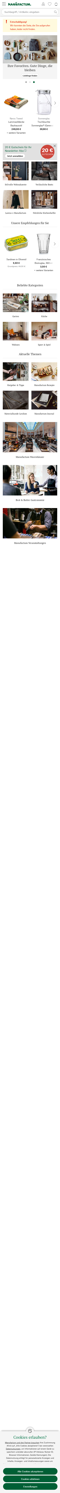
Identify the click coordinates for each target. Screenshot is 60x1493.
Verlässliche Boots (44, 184)
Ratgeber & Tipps (15, 385)
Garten (15, 316)
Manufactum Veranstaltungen (30, 543)
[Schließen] (55, 146)
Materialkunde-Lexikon (15, 413)
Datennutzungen (13, 1449)
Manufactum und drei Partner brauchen (22, 1442)
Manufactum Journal (44, 413)
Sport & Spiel (44, 344)
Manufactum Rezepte (44, 385)
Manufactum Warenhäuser (30, 457)
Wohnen (16, 344)
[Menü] (4, 4)
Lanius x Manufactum (15, 213)
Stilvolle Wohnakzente (16, 184)
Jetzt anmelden (10, 144)
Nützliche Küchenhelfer (44, 213)
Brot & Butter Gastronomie (30, 500)
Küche (44, 316)
